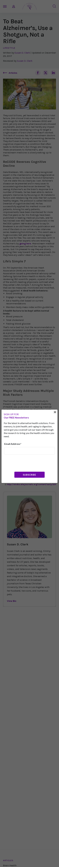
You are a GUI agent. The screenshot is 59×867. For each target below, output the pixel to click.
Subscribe (29, 474)
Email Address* (12, 443)
